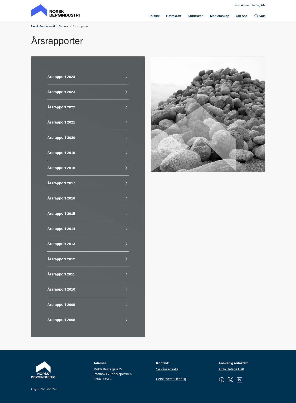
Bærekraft (173, 16)
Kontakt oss (242, 5)
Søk (262, 16)
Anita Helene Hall (231, 369)
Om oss (241, 16)
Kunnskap (196, 16)
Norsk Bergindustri (43, 26)
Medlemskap (219, 16)
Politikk (154, 16)
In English (258, 5)
